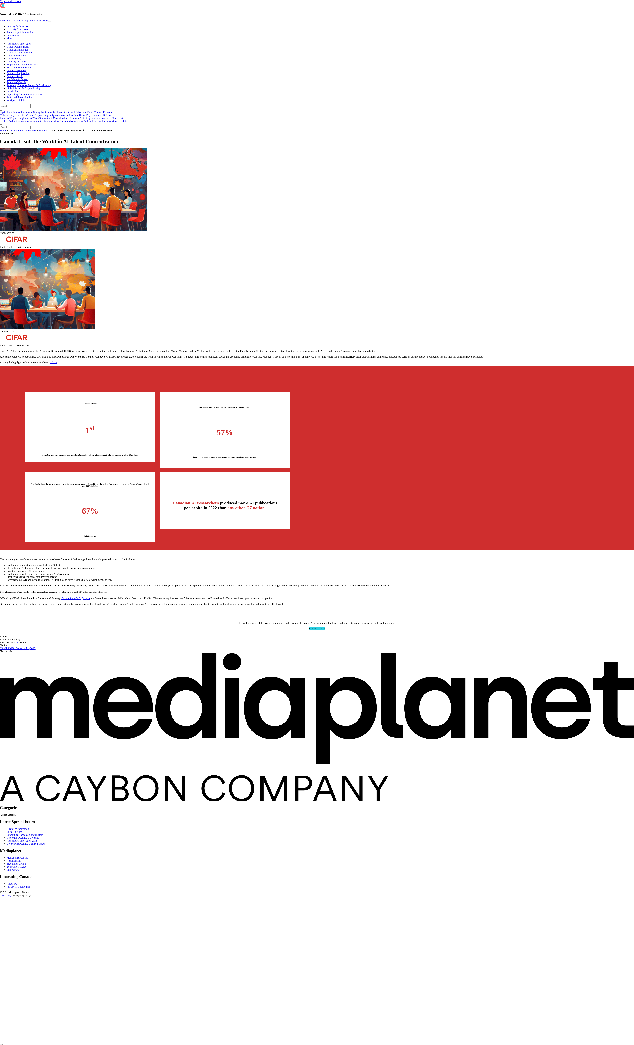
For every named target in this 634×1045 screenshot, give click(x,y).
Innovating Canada (24, 20)
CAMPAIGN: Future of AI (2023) (18, 648)
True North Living (16, 863)
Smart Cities (13, 91)
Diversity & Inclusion (18, 29)
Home (3, 130)
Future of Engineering (18, 73)
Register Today (317, 628)
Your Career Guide (16, 866)
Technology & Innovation (20, 32)
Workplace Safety (16, 100)
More (9, 38)
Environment (13, 35)
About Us (12, 883)
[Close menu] (1, 124)
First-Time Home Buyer (19, 67)
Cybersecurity (14, 58)
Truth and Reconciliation (19, 97)
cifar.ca (53, 362)
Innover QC (13, 869)
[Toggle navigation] (49, 21)
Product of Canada (16, 82)
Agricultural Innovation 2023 (22, 840)
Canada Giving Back (18, 46)
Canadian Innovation (17, 49)
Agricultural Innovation (19, 43)
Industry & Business (17, 26)
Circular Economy (16, 55)
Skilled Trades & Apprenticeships (24, 88)
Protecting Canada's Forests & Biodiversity (29, 85)
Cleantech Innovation (18, 828)
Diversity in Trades (16, 61)
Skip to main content (10, 1)
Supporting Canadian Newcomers (24, 94)
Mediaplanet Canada (17, 857)
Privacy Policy (5, 895)
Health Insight (14, 860)
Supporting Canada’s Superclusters (25, 834)
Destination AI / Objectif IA (75, 598)
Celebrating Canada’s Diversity (23, 837)
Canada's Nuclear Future (19, 52)
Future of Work (15, 76)
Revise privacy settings (22, 895)
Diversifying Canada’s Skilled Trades (26, 843)
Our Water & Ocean (17, 79)
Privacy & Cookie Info (18, 886)
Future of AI (45, 130)
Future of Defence (16, 70)
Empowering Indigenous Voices (23, 64)
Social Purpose (14, 831)
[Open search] (1, 110)
